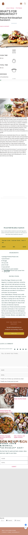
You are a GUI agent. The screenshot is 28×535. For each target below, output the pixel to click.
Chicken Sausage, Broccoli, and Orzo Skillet (5, 437)
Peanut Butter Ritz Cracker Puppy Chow (6, 411)
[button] (21, 3)
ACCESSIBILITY (16, 532)
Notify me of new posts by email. (9, 381)
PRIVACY (5, 532)
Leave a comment (4, 26)
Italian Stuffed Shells (20, 399)
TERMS (9, 532)
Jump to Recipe (10, 8)
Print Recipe (19, 8)
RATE (24, 246)
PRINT (4, 246)
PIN (14, 246)
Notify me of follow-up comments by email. (12, 378)
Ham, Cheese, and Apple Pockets (19, 436)
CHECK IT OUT (14, 333)
